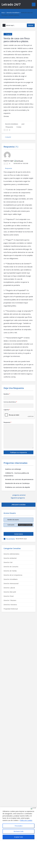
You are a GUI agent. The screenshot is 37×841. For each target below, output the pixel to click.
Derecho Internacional (11, 583)
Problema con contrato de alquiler (17, 487)
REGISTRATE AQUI (21, 539)
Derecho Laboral (9, 588)
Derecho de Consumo (11, 567)
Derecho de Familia (10, 571)
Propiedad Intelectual (11, 609)
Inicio (3, 12)
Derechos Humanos (10, 605)
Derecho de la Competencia (13, 575)
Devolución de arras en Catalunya (17, 483)
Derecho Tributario (10, 600)
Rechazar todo (18, 831)
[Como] (5, 130)
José (23, 124)
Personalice (18, 826)
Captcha (7, 410)
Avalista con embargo (13, 469)
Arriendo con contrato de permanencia (19, 479)
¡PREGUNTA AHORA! (18, 505)
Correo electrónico (10, 402)
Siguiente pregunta (18, 498)
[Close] (33, 808)
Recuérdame (10, 539)
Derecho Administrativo (11, 554)
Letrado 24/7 (11, 4)
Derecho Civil (8, 562)
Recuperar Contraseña (25, 525)
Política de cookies (26, 820)
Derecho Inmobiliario (13, 12)
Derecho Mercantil (10, 592)
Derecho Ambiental (10, 558)
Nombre (7, 394)
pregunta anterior (19, 495)
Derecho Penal (8, 596)
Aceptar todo (18, 837)
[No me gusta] (7, 130)
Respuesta (9, 127)
